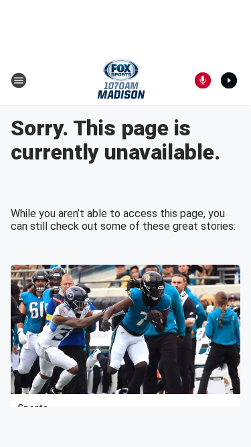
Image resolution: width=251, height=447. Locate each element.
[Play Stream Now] (229, 80)
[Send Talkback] (203, 80)
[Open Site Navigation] (19, 80)
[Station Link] (121, 80)
